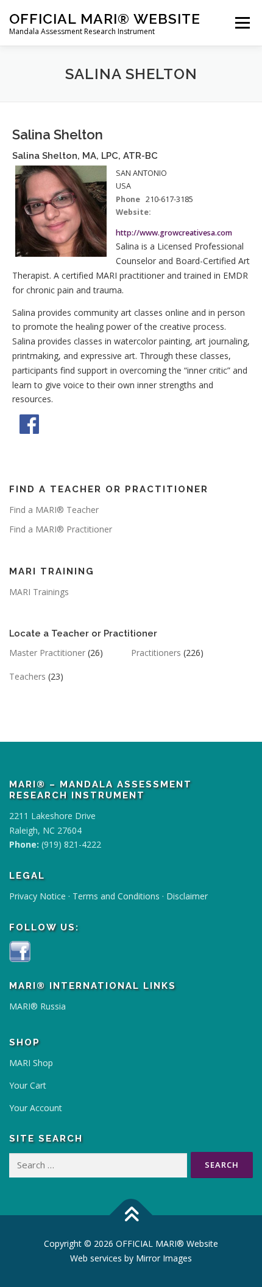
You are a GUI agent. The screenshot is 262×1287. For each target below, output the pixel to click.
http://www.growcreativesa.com (174, 233)
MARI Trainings (39, 592)
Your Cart (27, 1085)
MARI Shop (31, 1063)
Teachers (27, 676)
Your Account (35, 1108)
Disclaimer (187, 896)
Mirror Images (164, 1258)
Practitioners (156, 652)
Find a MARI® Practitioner (60, 529)
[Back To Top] (131, 1215)
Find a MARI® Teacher (54, 509)
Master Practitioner (47, 652)
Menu (242, 23)
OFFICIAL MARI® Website (104, 18)
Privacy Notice (37, 896)
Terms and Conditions (116, 896)
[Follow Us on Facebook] (19, 950)
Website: (133, 212)
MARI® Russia (37, 1006)
